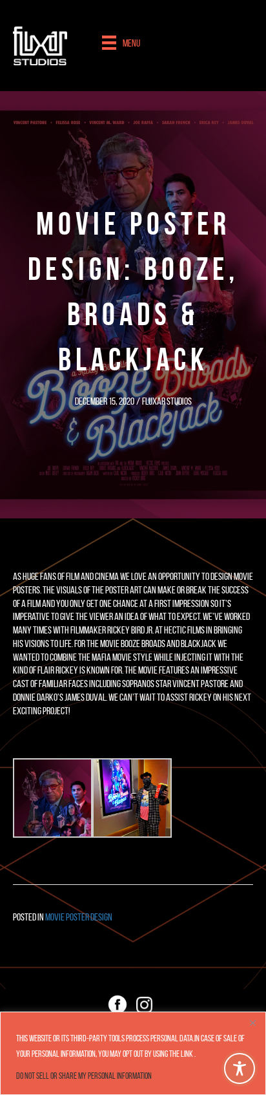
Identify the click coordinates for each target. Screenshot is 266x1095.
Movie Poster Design (78, 916)
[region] (133, 1053)
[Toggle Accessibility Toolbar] (239, 1068)
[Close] (252, 1022)
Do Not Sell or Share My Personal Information (84, 1076)
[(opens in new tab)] (117, 1004)
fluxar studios (167, 401)
